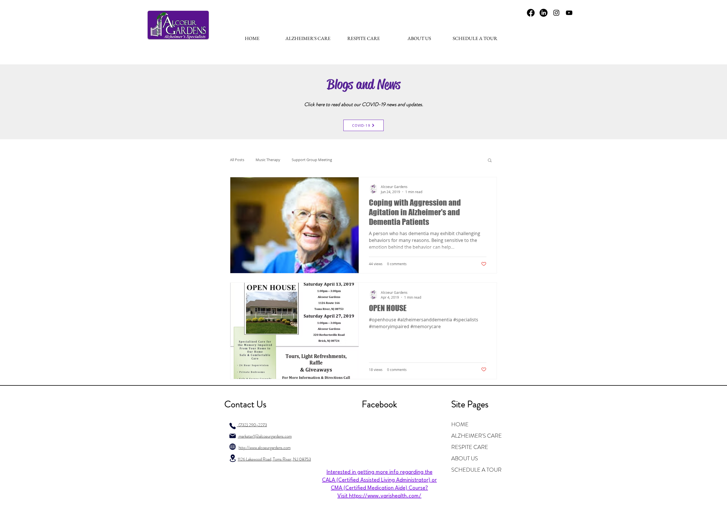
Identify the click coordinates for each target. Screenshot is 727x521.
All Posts (237, 159)
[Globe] (232, 446)
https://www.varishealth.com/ (385, 496)
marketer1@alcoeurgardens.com (265, 436)
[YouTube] (569, 13)
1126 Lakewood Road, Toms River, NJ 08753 (274, 459)
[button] (489, 161)
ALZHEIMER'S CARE (476, 436)
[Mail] (232, 436)
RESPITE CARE (469, 447)
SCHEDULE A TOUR (476, 470)
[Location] (232, 458)
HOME (460, 424)
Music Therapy (268, 159)
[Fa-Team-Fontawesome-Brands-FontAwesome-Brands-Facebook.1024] (531, 13)
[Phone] (232, 426)
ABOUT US (464, 458)
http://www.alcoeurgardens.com (265, 447)
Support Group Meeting (312, 159)
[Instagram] (556, 13)
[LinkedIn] (544, 13)
